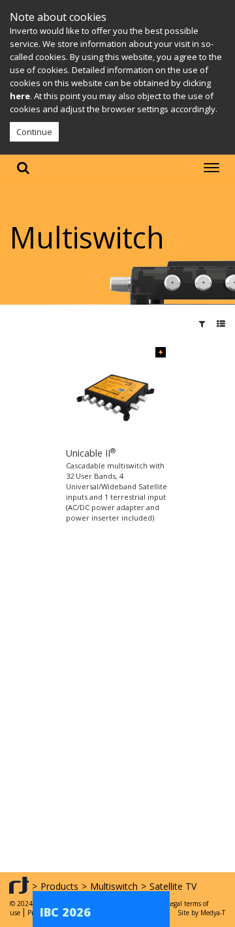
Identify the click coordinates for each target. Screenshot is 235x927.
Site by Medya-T (201, 912)
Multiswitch (114, 886)
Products (59, 886)
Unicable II (91, 453)
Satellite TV (172, 886)
